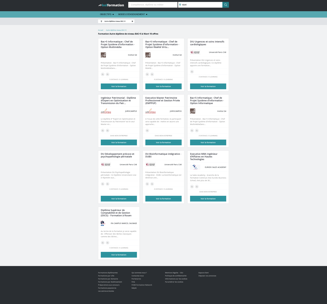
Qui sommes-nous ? (139, 272)
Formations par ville (106, 276)
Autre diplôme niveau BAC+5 (116, 30)
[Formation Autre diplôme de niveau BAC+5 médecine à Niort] (192, 72)
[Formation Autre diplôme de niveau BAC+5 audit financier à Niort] (107, 243)
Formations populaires (107, 288)
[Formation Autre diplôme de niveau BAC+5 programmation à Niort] (152, 184)
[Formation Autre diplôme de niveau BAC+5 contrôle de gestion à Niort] (103, 243)
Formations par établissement (110, 282)
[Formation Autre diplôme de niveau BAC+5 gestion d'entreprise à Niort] (107, 130)
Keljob (134, 288)
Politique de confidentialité (175, 276)
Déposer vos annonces (207, 276)
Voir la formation (208, 86)
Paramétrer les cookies (174, 282)
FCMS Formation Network (142, 285)
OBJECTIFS (105, 14)
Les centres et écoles (106, 291)
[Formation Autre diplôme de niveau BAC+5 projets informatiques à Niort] (197, 130)
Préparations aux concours (108, 285)
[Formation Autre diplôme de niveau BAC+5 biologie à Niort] (147, 184)
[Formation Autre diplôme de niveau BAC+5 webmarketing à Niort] (107, 74)
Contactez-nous (138, 276)
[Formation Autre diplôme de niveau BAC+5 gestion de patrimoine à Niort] (103, 130)
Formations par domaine (108, 279)
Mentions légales (171, 272)
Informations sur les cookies (176, 279)
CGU (181, 272)
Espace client (203, 272)
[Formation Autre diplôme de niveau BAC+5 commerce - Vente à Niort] (192, 187)
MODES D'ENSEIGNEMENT (131, 14)
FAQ (133, 282)
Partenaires (136, 279)
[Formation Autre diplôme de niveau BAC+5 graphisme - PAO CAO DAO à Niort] (152, 74)
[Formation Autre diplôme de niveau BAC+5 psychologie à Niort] (103, 184)
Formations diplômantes (108, 272)
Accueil (100, 30)
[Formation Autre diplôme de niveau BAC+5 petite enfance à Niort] (107, 184)
